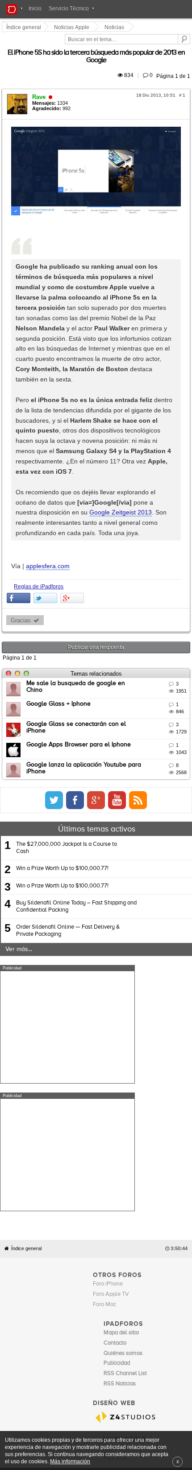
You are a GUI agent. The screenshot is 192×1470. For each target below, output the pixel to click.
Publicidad (129, 1275)
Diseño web (157, 1275)
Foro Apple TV (111, 1094)
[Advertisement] (67, 954)
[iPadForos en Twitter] (125, 727)
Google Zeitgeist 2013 (122, 449)
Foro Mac (104, 1104)
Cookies (82, 1275)
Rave (40, 79)
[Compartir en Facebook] (20, 525)
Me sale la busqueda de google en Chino (86, 610)
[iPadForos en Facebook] (145, 727)
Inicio (35, 8)
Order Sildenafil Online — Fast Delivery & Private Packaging (68, 857)
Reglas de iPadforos (40, 513)
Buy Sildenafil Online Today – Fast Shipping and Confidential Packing (76, 833)
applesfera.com (49, 493)
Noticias (115, 27)
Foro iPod (115, 1258)
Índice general (26, 1048)
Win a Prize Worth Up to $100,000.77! (62, 795)
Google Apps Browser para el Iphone (80, 671)
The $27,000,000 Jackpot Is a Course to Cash (66, 774)
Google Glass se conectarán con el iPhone (88, 651)
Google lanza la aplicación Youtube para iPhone (95, 692)
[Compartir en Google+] (73, 525)
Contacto (104, 1275)
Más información (70, 1461)
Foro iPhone (108, 1083)
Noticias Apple (73, 27)
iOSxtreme (117, 1248)
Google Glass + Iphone (60, 631)
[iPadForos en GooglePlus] (166, 727)
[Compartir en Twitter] (46, 525)
